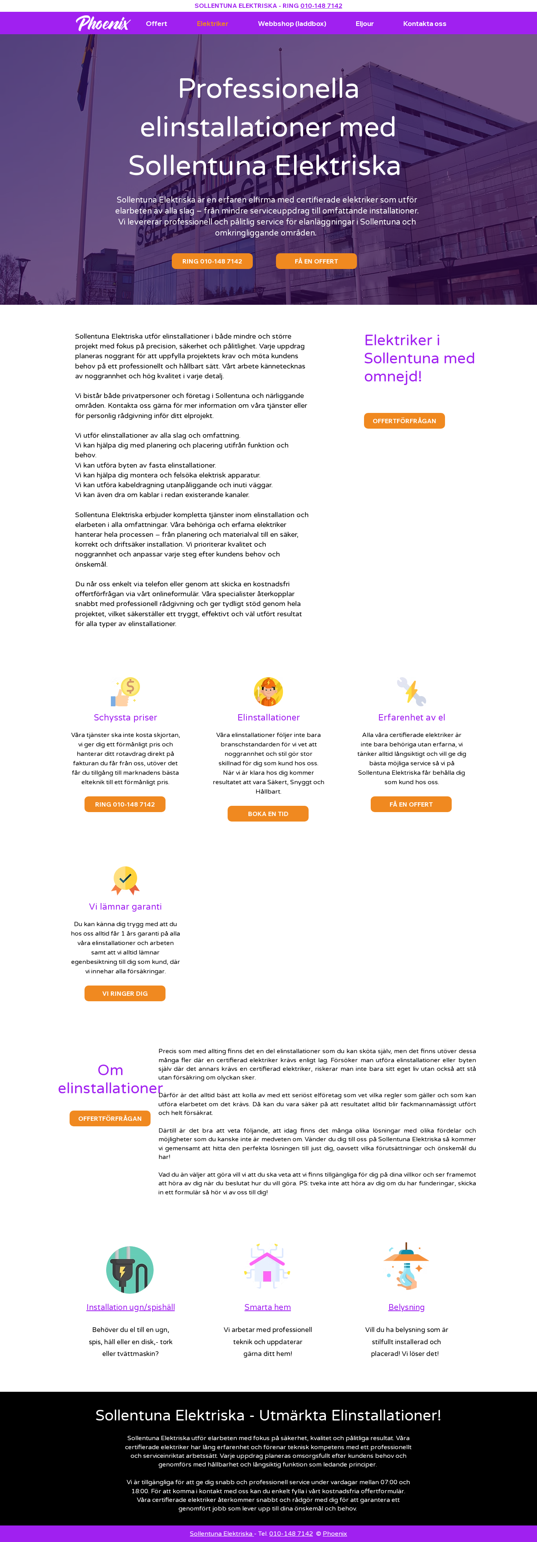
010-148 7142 (321, 5)
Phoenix (335, 1534)
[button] (125, 993)
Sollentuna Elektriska (222, 1534)
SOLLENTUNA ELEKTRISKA (236, 5)
